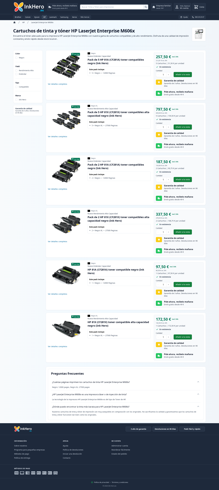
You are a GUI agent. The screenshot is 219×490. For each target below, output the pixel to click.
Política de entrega (22, 458)
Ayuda (65, 445)
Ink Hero (22, 99)
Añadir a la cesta (184, 75)
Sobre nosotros (20, 445)
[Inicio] (14, 22)
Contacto (66, 458)
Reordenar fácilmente (121, 450)
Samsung (64, 17)
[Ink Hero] (29, 7)
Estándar (22, 74)
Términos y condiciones (120, 482)
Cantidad (159, 71)
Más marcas (85, 17)
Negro (21, 57)
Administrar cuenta (120, 445)
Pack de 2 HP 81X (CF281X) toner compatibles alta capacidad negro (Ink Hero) (118, 218)
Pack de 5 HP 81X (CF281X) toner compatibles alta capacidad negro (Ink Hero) (118, 113)
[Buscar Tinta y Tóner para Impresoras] (145, 7)
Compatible (24, 87)
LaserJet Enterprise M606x (42, 22)
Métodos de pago (21, 454)
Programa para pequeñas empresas (29, 450)
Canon (28, 17)
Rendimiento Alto (26, 70)
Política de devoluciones (73, 450)
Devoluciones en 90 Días (165, 429)
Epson (37, 17)
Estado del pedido (119, 454)
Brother (18, 17)
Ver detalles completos (57, 84)
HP (44, 17)
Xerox (74, 17)
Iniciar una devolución (72, 454)
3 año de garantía (138, 429)
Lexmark (53, 17)
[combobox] (114, 7)
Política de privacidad (101, 482)
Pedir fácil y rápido (192, 429)
